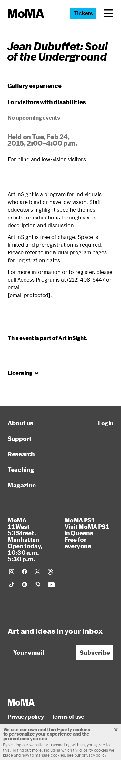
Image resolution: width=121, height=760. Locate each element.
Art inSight (72, 338)
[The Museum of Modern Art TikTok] (11, 584)
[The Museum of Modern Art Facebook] (24, 571)
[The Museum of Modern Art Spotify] (24, 584)
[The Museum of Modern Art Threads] (50, 571)
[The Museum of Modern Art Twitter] (37, 571)
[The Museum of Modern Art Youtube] (51, 584)
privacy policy (94, 755)
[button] (109, 13)
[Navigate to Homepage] (25, 13)
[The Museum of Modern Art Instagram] (11, 571)
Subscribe (95, 652)
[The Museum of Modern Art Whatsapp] (37, 584)
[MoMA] (21, 702)
